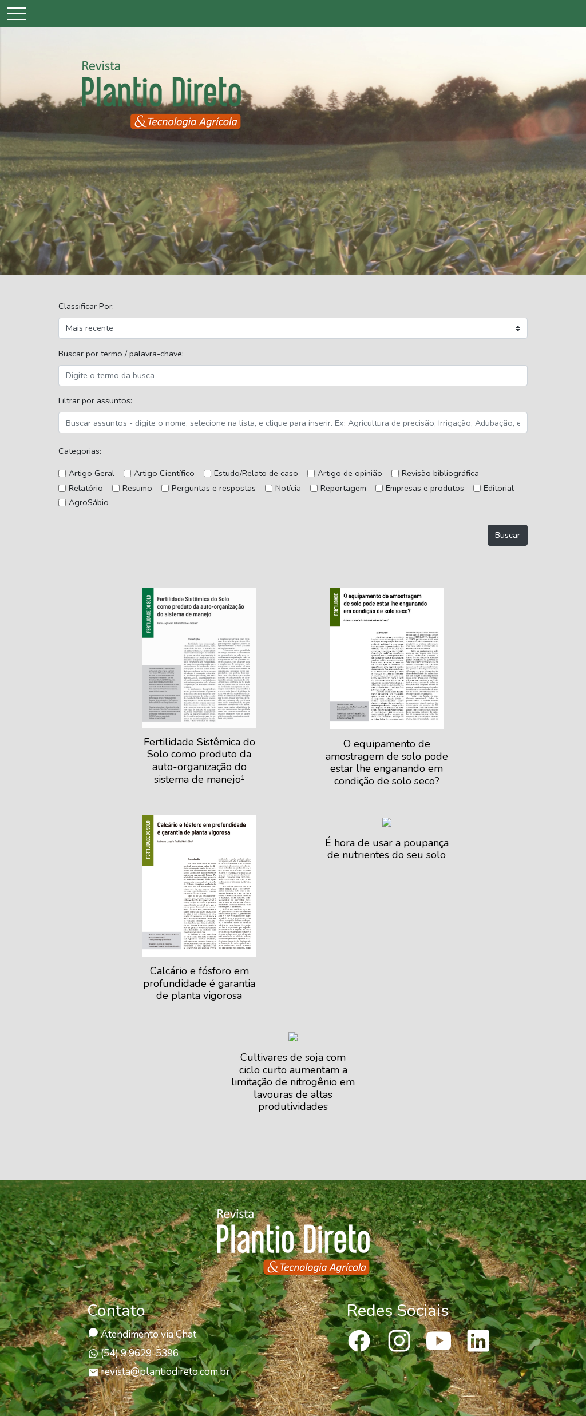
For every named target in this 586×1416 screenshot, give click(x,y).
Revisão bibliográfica (440, 473)
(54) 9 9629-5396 (138, 1353)
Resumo (137, 488)
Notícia (288, 488)
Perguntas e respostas (214, 488)
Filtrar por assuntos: (95, 400)
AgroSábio (89, 502)
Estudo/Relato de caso (256, 473)
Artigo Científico (164, 473)
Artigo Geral (91, 473)
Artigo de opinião (350, 473)
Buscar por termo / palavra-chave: (121, 353)
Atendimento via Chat (147, 1334)
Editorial (499, 488)
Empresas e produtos (425, 488)
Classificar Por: (86, 306)
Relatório (86, 488)
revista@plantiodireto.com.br (165, 1371)
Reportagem (343, 488)
